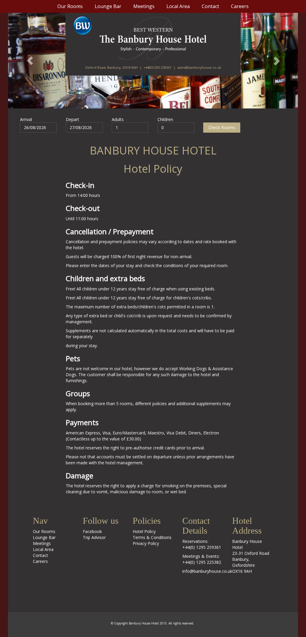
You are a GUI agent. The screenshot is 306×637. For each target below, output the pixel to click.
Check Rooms (221, 127)
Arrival (26, 119)
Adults (118, 119)
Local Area (178, 6)
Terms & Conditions (152, 537)
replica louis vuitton (147, 595)
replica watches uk (46, 600)
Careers (240, 6)
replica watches (24, 595)
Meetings (143, 6)
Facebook (92, 531)
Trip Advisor (94, 537)
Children (165, 119)
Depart (72, 119)
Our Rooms (70, 6)
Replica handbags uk (182, 595)
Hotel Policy (144, 531)
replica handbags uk (55, 595)
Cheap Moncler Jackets (220, 595)
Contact (210, 6)
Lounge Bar (108, 6)
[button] (30, 60)
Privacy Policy (146, 543)
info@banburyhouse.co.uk (207, 571)
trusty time (82, 595)
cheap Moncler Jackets (111, 595)
